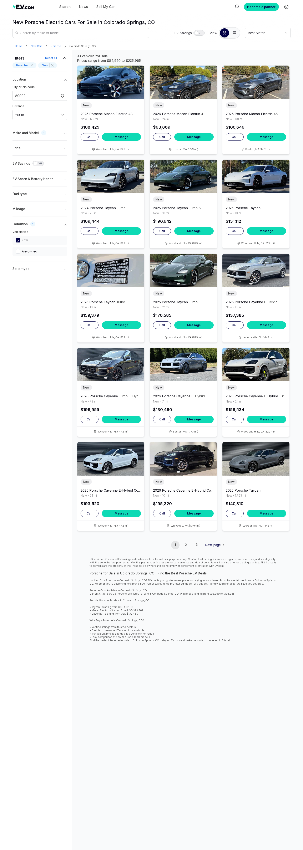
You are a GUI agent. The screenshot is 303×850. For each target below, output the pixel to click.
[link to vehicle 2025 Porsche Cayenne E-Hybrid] (255, 364)
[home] (23, 7)
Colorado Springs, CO (82, 46)
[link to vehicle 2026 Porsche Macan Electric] (183, 82)
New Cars (36, 46)
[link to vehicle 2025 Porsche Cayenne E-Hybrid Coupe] (110, 459)
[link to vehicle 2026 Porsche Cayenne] (255, 270)
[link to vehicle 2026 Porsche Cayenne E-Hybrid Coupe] (183, 459)
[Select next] (137, 80)
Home (18, 46)
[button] (224, 32)
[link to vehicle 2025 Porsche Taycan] (183, 176)
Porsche (56, 46)
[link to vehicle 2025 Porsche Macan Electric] (110, 82)
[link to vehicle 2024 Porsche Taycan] (110, 176)
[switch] (199, 33)
